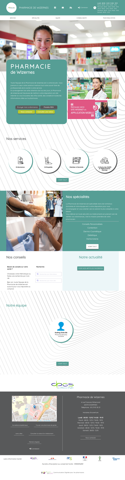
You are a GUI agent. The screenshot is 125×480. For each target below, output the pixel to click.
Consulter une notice (45, 112)
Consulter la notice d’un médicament (41, 433)
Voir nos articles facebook (90, 268)
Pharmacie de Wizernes (34, 7)
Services (13, 18)
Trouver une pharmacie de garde (46, 425)
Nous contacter (26, 112)
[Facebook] (55, 7)
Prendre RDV (49, 107)
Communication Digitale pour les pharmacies (68, 472)
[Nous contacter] (62, 7)
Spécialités (35, 18)
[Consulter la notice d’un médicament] (70, 7)
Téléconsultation (109, 18)
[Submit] (38, 274)
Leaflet (40, 420)
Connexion (84, 7)
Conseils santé (82, 18)
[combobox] (48, 274)
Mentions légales (34, 442)
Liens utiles (19, 433)
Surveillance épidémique (20, 425)
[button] (34, 407)
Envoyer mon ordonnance (27, 107)
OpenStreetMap (47, 420)
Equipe (58, 18)
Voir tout (62, 180)
